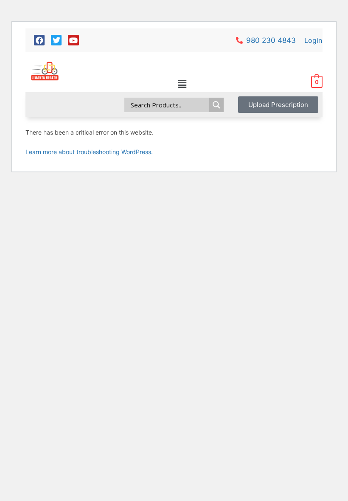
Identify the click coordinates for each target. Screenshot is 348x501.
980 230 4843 (271, 40)
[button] (182, 84)
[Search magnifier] (216, 105)
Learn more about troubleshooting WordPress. (89, 151)
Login (313, 40)
